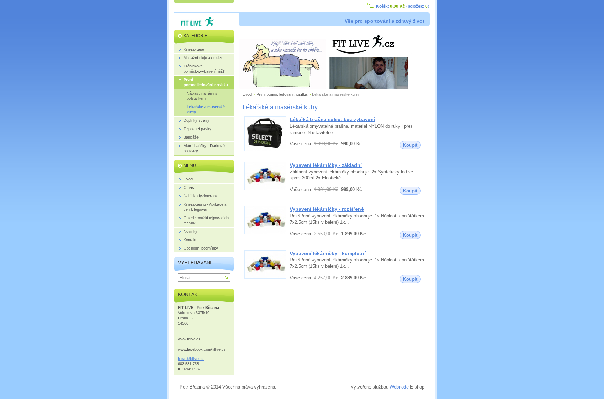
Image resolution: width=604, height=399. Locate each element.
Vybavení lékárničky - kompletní (328, 253)
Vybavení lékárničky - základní (326, 165)
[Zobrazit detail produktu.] (265, 149)
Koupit (410, 145)
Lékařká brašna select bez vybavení (332, 119)
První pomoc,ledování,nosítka (282, 94)
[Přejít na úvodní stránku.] (195, 25)
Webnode (399, 387)
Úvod (247, 94)
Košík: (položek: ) (402, 6)
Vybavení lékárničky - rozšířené (327, 209)
